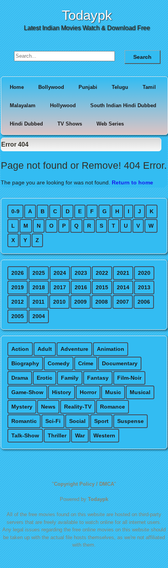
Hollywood (63, 105)
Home (17, 87)
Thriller (57, 435)
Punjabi (88, 87)
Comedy (59, 363)
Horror (88, 392)
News (48, 406)
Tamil (149, 87)
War (80, 435)
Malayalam (23, 105)
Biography (25, 363)
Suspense (130, 421)
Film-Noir (129, 378)
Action (20, 349)
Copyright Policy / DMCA (84, 484)
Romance (112, 406)
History (61, 392)
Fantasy (98, 378)
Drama (19, 378)
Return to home (132, 182)
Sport (101, 421)
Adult (45, 349)
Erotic (44, 378)
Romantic (24, 421)
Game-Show (27, 392)
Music (113, 392)
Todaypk (87, 15)
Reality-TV (77, 406)
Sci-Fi (53, 421)
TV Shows (69, 124)
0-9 (15, 211)
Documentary (120, 363)
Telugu (120, 87)
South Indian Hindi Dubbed (123, 105)
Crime (85, 363)
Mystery (21, 406)
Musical (140, 392)
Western (104, 435)
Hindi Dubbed (26, 124)
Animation (110, 349)
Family (70, 378)
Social (77, 421)
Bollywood (51, 87)
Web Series (110, 124)
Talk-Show (25, 435)
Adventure (74, 349)
